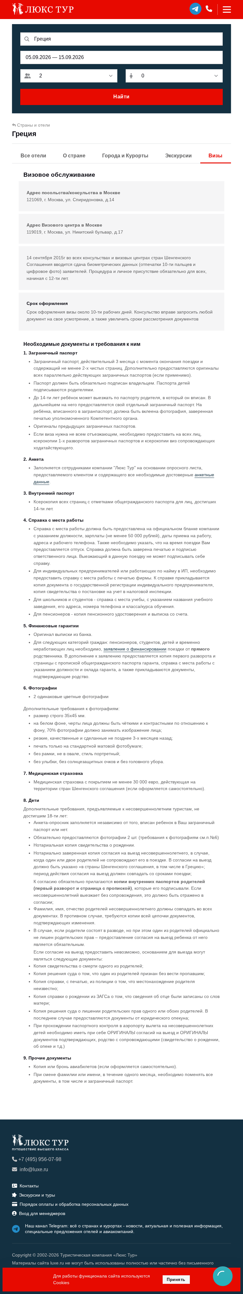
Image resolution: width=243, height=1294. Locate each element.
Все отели (33, 155)
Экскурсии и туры (37, 1195)
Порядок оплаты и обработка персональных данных (74, 1204)
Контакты (29, 1185)
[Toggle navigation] (224, 9)
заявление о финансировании (134, 648)
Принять (176, 1279)
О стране (74, 155)
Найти (121, 96)
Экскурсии (178, 155)
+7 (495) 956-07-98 (39, 1159)
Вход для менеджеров (42, 1213)
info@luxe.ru (34, 1169)
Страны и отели (33, 125)
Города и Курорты (125, 155)
